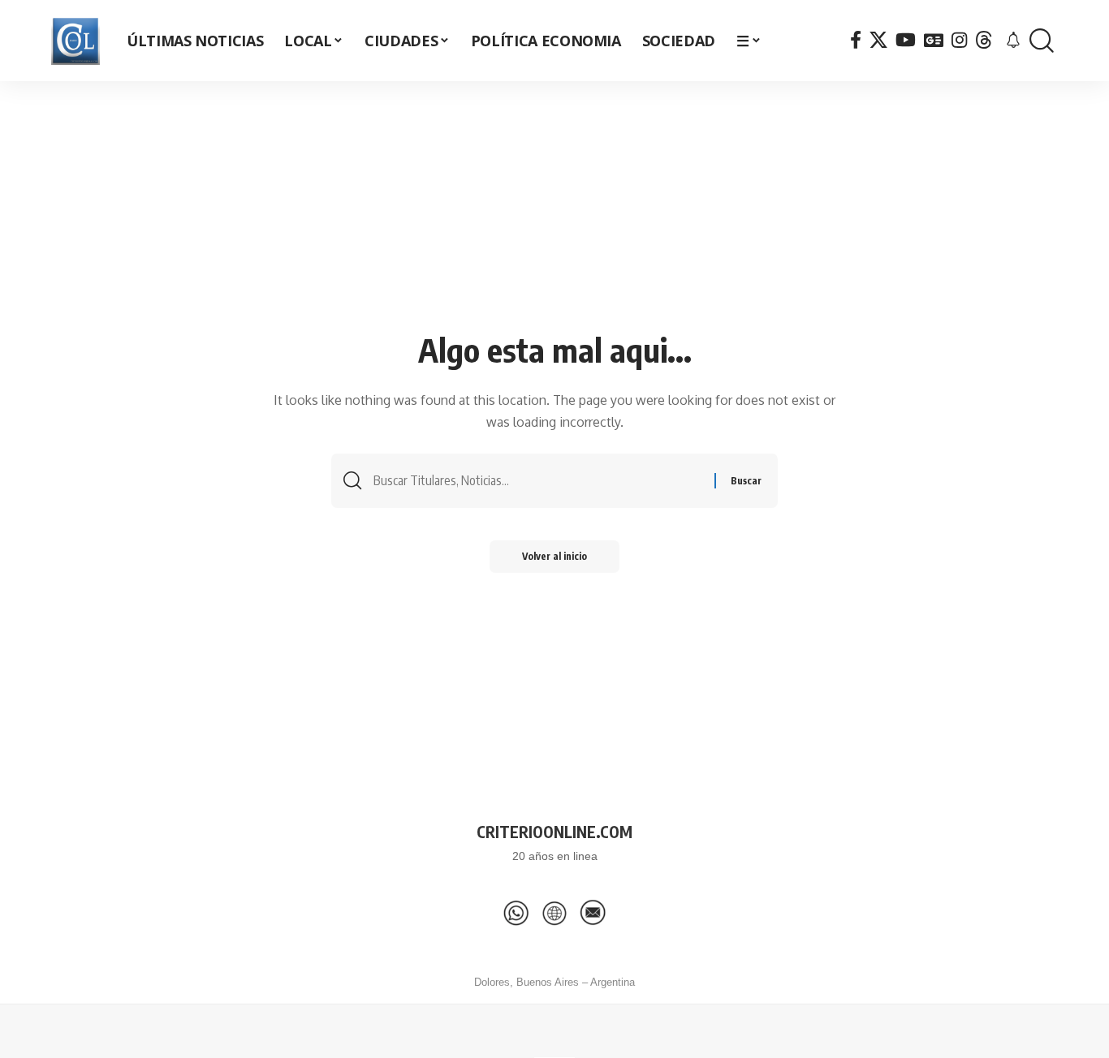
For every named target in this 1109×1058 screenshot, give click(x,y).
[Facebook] (855, 40)
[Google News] (933, 40)
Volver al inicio (554, 556)
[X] (878, 40)
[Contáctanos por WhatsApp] (516, 913)
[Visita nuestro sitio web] (554, 913)
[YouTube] (905, 40)
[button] (1041, 41)
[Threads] (984, 40)
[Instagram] (959, 40)
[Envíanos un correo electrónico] (593, 913)
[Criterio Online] (75, 40)
